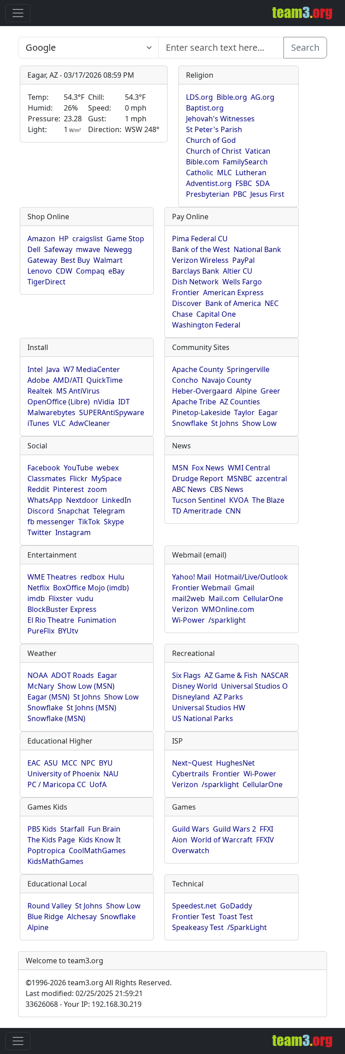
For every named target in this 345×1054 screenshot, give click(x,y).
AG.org (262, 97)
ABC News (189, 489)
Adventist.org (209, 183)
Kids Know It (100, 840)
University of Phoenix (63, 774)
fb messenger (51, 522)
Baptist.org (205, 108)
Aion (179, 840)
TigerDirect (46, 282)
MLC (224, 172)
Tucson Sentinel (199, 500)
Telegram (109, 511)
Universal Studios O (254, 686)
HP (64, 239)
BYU (106, 763)
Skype (114, 522)
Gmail (244, 588)
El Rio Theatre (50, 620)
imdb (36, 598)
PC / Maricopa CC (56, 784)
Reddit (38, 489)
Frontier (185, 292)
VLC (59, 423)
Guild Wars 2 (234, 829)
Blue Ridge (45, 916)
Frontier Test (193, 916)
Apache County (197, 369)
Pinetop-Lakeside (201, 412)
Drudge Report (197, 478)
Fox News (208, 468)
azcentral (271, 478)
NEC (272, 303)
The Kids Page (51, 840)
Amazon (41, 239)
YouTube (78, 468)
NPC (88, 763)
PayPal (243, 260)
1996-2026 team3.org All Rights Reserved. (99, 983)
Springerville (248, 369)
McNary (40, 686)
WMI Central (249, 468)
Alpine (246, 391)
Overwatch (190, 850)
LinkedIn (116, 500)
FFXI (266, 829)
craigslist (87, 239)
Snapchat (73, 511)
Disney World (194, 686)
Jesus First (267, 194)
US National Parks (202, 718)
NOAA (37, 675)
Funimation (97, 620)
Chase (182, 314)
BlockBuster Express (62, 609)
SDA (263, 183)
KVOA (238, 500)
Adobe (38, 380)
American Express (233, 292)
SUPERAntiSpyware (111, 412)
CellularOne (263, 598)
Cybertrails (190, 774)
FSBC (243, 183)
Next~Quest (192, 763)
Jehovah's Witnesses (220, 119)
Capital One (216, 314)
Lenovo (39, 271)
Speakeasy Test (198, 927)
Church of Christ (214, 151)
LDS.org (199, 97)
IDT (124, 402)
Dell (33, 249)
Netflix (38, 588)
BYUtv (68, 631)
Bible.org (232, 97)
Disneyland (191, 697)
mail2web (188, 598)
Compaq (90, 271)
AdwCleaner (89, 423)
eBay (116, 271)
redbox (92, 577)
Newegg (118, 249)
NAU (111, 774)
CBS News (226, 489)
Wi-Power (188, 620)
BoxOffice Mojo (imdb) (91, 588)
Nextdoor (82, 500)
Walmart (108, 260)
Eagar (268, 412)
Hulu (116, 577)
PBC (240, 194)
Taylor (244, 412)
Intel (35, 369)
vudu (84, 598)
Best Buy (75, 260)
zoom (97, 489)
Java (53, 369)
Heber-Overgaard (202, 391)
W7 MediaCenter (91, 369)
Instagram (73, 532)
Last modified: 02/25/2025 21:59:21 (84, 993)
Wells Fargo (242, 282)
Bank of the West (201, 249)
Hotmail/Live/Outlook (251, 577)
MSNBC (239, 478)
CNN (233, 511)
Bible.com (202, 162)
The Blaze (268, 500)
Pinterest (68, 489)
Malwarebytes (51, 412)
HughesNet (235, 763)
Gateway (42, 260)
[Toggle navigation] (18, 13)
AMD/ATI (68, 380)
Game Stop (125, 239)
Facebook (43, 468)
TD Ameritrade (197, 511)
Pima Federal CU (200, 239)
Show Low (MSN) (86, 686)
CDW (64, 271)
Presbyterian (208, 194)
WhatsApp (44, 500)
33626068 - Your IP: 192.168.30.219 (84, 1004)
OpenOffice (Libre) (58, 402)
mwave (88, 249)
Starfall (72, 829)
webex (108, 468)
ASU (51, 763)
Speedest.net (194, 906)
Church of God (211, 140)
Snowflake (190, 423)
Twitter (39, 532)
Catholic (199, 172)
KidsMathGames (55, 861)
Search (305, 47)
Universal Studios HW (208, 708)
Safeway (58, 249)
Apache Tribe (194, 402)
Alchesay (82, 916)
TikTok (89, 522)
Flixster (61, 598)
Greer (270, 391)
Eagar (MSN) (48, 697)
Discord (40, 511)
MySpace (106, 478)
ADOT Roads (72, 675)
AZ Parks (228, 697)
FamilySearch (245, 162)
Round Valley (49, 906)
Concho (185, 380)
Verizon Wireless (200, 260)
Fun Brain (104, 829)
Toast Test (236, 916)
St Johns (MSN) (91, 708)
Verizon (185, 609)
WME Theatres (52, 577)
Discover (187, 303)
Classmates (46, 478)
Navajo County (226, 380)
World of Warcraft (221, 840)
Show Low (259, 423)
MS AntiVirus (78, 391)
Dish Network (195, 282)
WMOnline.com (228, 609)
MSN (180, 468)
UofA (97, 784)
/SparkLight (247, 927)
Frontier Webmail (201, 588)
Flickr (79, 478)
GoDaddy (236, 906)
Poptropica (46, 850)
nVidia (104, 402)
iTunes (38, 423)
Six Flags (186, 675)
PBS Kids (42, 829)
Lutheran (250, 172)
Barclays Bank (195, 271)
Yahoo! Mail (191, 577)
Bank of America (233, 303)
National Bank (257, 249)
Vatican (257, 151)
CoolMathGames (97, 850)
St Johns (225, 423)
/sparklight (227, 620)
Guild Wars (190, 829)
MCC (69, 763)
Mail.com (223, 598)
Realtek (40, 391)
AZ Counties (240, 402)
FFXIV (265, 840)
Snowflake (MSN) (56, 718)
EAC (33, 763)
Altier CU (237, 271)
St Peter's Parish (214, 129)
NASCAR (274, 675)
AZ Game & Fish (230, 675)
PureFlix (40, 631)
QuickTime (104, 380)
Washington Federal (206, 325)
